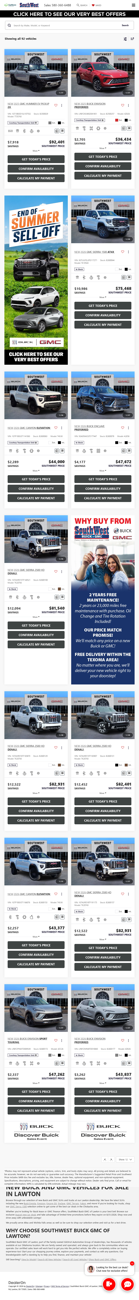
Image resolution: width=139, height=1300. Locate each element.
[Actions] (62, 105)
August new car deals (25, 1214)
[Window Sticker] (62, 131)
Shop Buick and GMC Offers (102, 1259)
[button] (64, 73)
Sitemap (39, 1286)
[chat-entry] (109, 1284)
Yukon (83, 1203)
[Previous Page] (105, 1159)
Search (125, 25)
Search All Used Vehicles (75, 1259)
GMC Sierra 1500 (18, 1206)
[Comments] (57, 131)
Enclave (61, 1203)
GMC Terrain (72, 1203)
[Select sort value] (131, 39)
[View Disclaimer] (39, 131)
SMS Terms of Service (60, 1286)
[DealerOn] (17, 1282)
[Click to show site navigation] (133, 5)
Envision (41, 1203)
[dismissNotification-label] (132, 1263)
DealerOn (30, 1286)
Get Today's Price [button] (36, 159)
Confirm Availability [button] (36, 169)
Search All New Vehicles (49, 1259)
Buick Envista (30, 1203)
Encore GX (51, 1203)
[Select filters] (125, 38)
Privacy (47, 1286)
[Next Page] (111, 1159)
